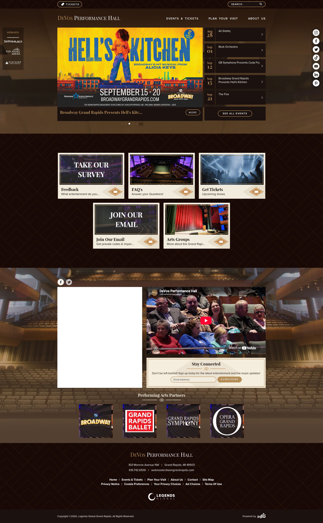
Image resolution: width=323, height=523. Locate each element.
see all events (235, 113)
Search (262, 4)
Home (113, 480)
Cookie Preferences (136, 484)
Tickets (72, 4)
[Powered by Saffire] (261, 516)
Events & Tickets (182, 18)
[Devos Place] (13, 41)
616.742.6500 (137, 470)
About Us (257, 18)
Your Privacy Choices (167, 484)
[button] (61, 71)
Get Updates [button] (230, 379)
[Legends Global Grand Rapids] (88, 18)
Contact (193, 480)
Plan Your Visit (223, 18)
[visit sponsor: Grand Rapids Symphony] (183, 421)
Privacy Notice (110, 484)
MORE (193, 112)
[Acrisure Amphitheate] (13, 62)
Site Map (208, 480)
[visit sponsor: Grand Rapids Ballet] (139, 421)
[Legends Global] (161, 497)
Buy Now (174, 112)
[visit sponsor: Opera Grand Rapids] (227, 421)
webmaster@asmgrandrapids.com (172, 470)
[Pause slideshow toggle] (139, 122)
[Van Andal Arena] (13, 51)
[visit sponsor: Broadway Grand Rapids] (96, 421)
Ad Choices (193, 484)
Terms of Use (213, 484)
